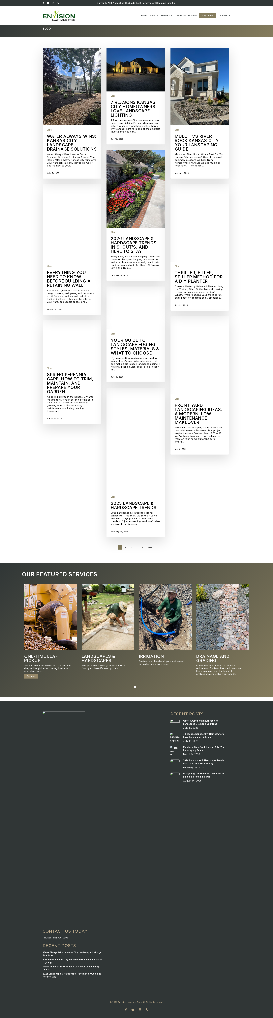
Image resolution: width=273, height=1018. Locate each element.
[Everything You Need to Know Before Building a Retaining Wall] (72, 249)
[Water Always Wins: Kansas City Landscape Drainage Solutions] (72, 113)
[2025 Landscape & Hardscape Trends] (135, 462)
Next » (151, 547)
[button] (135, 687)
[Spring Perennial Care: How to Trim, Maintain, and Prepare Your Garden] (72, 372)
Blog (49, 130)
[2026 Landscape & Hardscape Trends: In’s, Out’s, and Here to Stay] (135, 215)
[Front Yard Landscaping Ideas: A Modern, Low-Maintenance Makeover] (199, 385)
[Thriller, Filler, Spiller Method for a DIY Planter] (199, 247)
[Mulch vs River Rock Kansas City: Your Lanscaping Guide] (199, 113)
